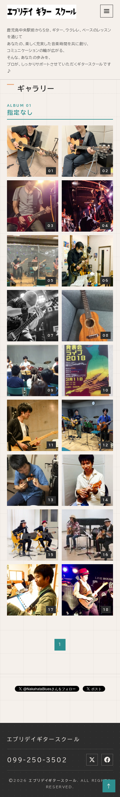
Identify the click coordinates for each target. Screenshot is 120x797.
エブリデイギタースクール (43, 739)
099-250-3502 (37, 760)
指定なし (20, 112)
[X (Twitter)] (92, 759)
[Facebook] (107, 759)
